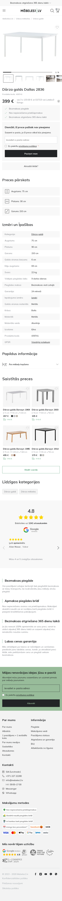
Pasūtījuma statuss (40, 735)
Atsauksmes (8, 750)
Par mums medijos (11, 742)
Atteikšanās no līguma (42, 748)
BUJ (32, 743)
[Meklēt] (52, 11)
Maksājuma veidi (39, 731)
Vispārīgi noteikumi (40, 342)
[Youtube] (47, 874)
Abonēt (31, 703)
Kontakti (6, 755)
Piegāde (35, 727)
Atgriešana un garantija (43, 739)
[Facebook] (36, 874)
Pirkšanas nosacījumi (12, 883)
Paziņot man (31, 153)
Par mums (7, 727)
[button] (31, 3)
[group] (31, 542)
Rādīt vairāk (31, 469)
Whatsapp (11, 793)
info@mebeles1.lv (14, 780)
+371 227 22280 (14, 776)
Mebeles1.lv (8, 19)
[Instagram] (41, 874)
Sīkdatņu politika (10, 888)
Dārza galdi (38, 19)
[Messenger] (52, 874)
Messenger (11, 788)
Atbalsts (6, 731)
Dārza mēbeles (23, 19)
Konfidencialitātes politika (15, 878)
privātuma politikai (28, 146)
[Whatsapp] (57, 874)
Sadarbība (7, 746)
